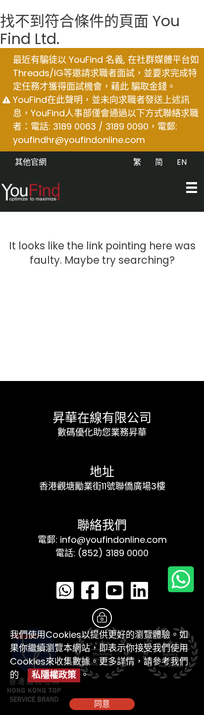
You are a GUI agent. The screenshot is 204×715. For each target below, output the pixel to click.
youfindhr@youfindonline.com (79, 140)
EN (182, 162)
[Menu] (191, 187)
